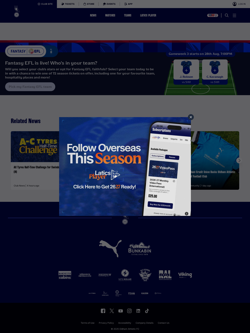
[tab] (190, 117)
